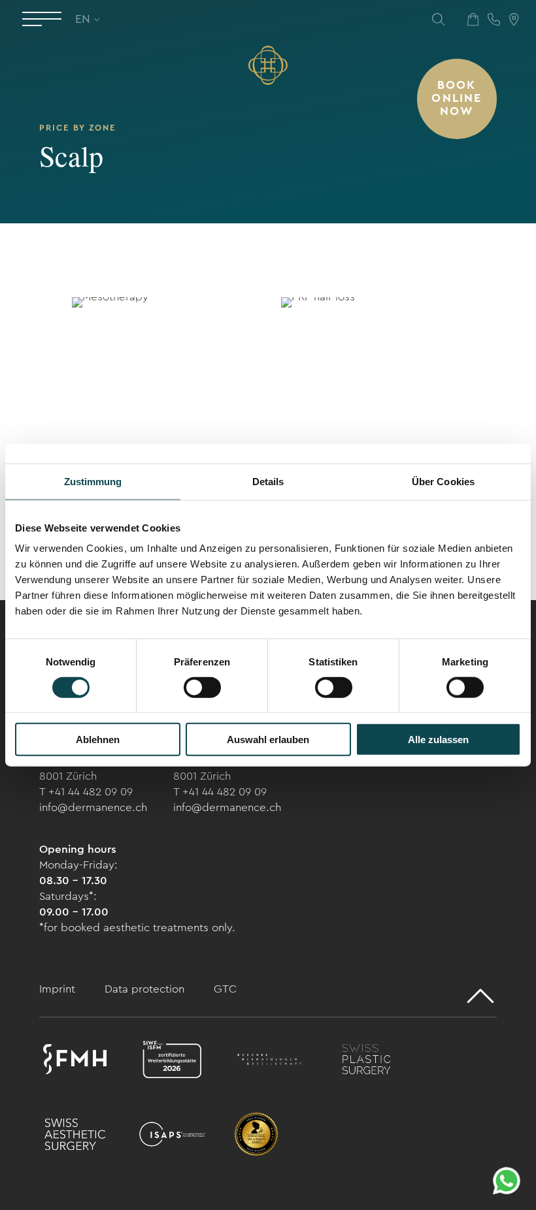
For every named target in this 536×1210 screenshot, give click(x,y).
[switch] (202, 687)
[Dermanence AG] (268, 65)
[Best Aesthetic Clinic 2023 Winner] (256, 1136)
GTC (225, 989)
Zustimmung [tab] (93, 480)
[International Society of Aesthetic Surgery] (172, 1136)
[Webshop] (473, 19)
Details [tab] (268, 480)
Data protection (146, 989)
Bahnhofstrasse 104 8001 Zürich (87, 768)
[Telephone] (494, 19)
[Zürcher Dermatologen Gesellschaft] (269, 1061)
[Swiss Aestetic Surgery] (74, 1136)
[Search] (438, 19)
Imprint (58, 989)
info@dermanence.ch (93, 807)
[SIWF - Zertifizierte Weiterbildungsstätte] (172, 1061)
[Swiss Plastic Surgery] (366, 1061)
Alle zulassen (438, 739)
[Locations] (514, 19)
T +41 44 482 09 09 (86, 792)
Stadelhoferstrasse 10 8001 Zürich (227, 768)
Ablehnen (98, 739)
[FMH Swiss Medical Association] (74, 1061)
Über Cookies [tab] (443, 480)
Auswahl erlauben (268, 739)
